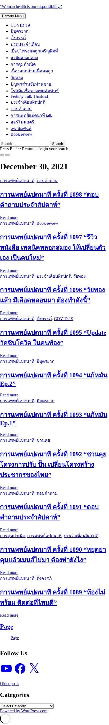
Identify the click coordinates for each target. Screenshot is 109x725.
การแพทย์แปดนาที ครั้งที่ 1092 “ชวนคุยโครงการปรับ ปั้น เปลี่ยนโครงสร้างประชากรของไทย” (53, 464)
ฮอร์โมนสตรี (22, 122)
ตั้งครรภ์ (18, 38)
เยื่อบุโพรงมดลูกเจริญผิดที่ (34, 51)
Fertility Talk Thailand (29, 96)
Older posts (9, 683)
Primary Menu (13, 16)
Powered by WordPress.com (23, 711)
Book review (21, 134)
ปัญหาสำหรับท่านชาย (31, 84)
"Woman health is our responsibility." (31, 6)
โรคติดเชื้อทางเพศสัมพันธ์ (35, 91)
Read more (9, 217)
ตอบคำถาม (21, 109)
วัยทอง (17, 77)
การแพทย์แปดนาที (17, 180)
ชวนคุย (43, 440)
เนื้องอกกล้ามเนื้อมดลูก (32, 71)
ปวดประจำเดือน (25, 44)
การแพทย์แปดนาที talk (31, 115)
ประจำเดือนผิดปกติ (28, 102)
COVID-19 (20, 25)
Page (6, 626)
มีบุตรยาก (20, 31)
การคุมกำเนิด (23, 64)
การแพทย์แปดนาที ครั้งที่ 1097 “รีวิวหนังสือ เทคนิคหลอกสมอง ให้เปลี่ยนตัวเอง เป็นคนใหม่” (53, 247)
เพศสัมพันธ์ (21, 128)
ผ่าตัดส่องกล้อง (24, 57)
